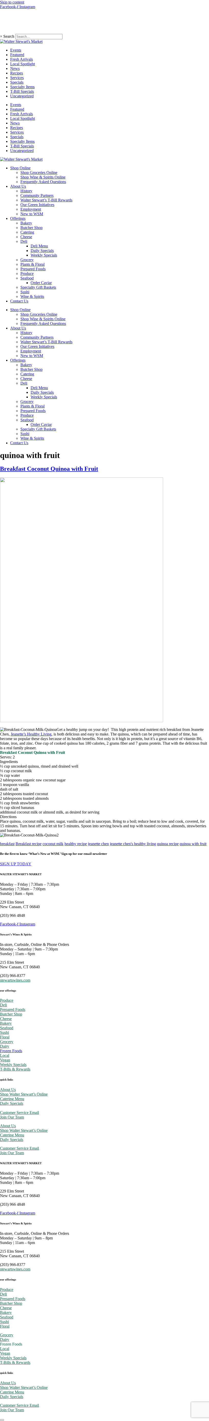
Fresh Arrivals (21, 59)
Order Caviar (41, 283)
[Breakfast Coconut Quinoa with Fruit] (81, 721)
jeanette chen (98, 844)
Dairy (4, 1046)
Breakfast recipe (29, 844)
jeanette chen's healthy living (133, 844)
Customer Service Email (19, 1112)
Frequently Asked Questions (43, 182)
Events (15, 50)
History (26, 191)
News (15, 68)
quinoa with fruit (193, 844)
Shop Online (20, 168)
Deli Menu (39, 246)
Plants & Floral (32, 264)
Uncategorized (22, 96)
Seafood (27, 278)
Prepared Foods (33, 269)
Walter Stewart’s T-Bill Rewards (46, 200)
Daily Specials (42, 250)
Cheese (26, 237)
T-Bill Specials (22, 91)
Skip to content (12, 2)
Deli (23, 241)
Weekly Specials (44, 255)
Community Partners (37, 195)
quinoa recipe (168, 844)
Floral (4, 1037)
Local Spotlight (22, 64)
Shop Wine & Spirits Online (43, 177)
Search (8, 36)
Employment (30, 209)
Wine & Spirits (32, 296)
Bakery (26, 223)
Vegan (5, 1060)
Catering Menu (12, 1099)
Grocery (27, 260)
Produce (27, 273)
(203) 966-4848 (12, 21)
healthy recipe (75, 844)
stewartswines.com (15, 980)
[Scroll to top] (2, 1420)
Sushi (24, 292)
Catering (27, 232)
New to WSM (31, 214)
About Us (18, 186)
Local (4, 1055)
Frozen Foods (11, 1051)
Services (17, 77)
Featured (17, 55)
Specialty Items (22, 87)
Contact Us (19, 301)
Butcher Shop (31, 227)
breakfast (7, 844)
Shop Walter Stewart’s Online (24, 1094)
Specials (16, 82)
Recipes (16, 73)
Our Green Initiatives (37, 204)
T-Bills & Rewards (15, 1069)
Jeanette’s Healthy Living (31, 734)
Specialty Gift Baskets (38, 287)
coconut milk (53, 844)
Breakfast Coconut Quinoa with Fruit (49, 468)
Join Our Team (12, 1117)
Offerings (17, 218)
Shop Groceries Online (38, 172)
